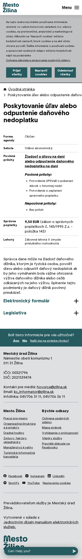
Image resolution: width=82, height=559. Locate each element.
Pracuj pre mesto (15, 418)
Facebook (15, 476)
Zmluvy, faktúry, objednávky (15, 440)
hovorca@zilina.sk (52, 387)
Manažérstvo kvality (18, 447)
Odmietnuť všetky (65, 72)
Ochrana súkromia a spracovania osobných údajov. (38, 60)
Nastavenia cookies (57, 483)
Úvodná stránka (21, 89)
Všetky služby (52, 438)
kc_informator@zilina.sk (34, 392)
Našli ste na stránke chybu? (49, 340)
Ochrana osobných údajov (55, 420)
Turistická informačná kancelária (19, 454)
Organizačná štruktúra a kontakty (19, 425)
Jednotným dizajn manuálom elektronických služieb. (40, 524)
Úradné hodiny (13, 433)
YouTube (33, 483)
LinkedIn (58, 476)
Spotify (13, 483)
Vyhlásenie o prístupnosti (60, 433)
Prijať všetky (17, 72)
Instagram (37, 476)
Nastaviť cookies (41, 72)
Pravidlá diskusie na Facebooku (56, 445)
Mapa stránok (52, 427)
